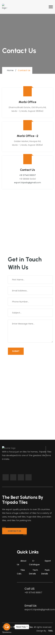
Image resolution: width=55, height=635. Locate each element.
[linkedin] (13, 477)
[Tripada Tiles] (5, 7)
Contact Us (14, 531)
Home (10, 70)
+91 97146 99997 (27, 175)
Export (48, 560)
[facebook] (6, 477)
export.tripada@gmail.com (27, 182)
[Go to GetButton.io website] (6, 632)
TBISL (50, 630)
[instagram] (28, 477)
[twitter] (21, 477)
